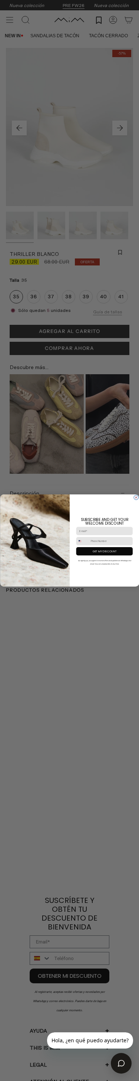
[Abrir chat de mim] (121, 1063)
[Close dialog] (136, 497)
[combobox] (82, 541)
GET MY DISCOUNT (104, 551)
